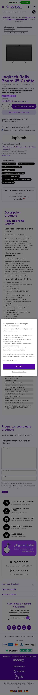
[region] (19, 348)
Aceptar (19, 366)
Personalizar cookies (19, 372)
